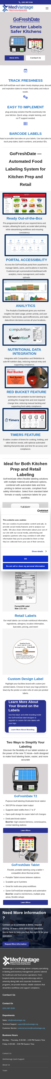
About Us (6, 1065)
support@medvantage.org (27, 1024)
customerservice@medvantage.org (31, 1028)
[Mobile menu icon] (47, 8)
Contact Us (35, 58)
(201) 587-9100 (8, 1008)
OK (25, 559)
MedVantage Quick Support (13, 1059)
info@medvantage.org (16, 1020)
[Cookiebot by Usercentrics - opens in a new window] (37, 511)
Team (4, 1070)
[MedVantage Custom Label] (25, 652)
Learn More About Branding (22, 730)
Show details (37, 551)
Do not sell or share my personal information (25, 566)
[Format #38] (25, 588)
